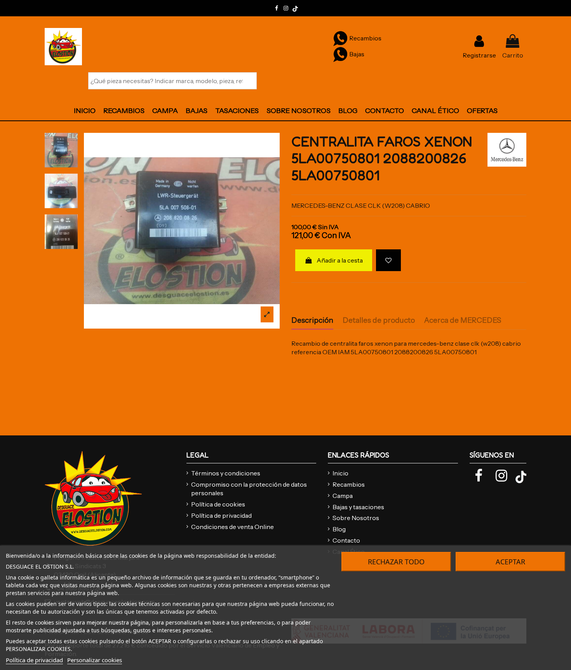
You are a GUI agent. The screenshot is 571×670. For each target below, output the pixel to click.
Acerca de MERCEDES (462, 320)
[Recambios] (340, 38)
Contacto (346, 540)
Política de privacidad (221, 515)
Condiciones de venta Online (232, 527)
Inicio (340, 473)
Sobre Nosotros (356, 518)
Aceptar (510, 561)
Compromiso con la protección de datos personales (249, 488)
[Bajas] (340, 54)
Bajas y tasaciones (358, 507)
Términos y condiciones (225, 473)
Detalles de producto (379, 320)
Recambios (349, 484)
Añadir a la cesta (340, 260)
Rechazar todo (396, 561)
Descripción (312, 320)
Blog (339, 529)
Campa (343, 495)
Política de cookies (218, 504)
